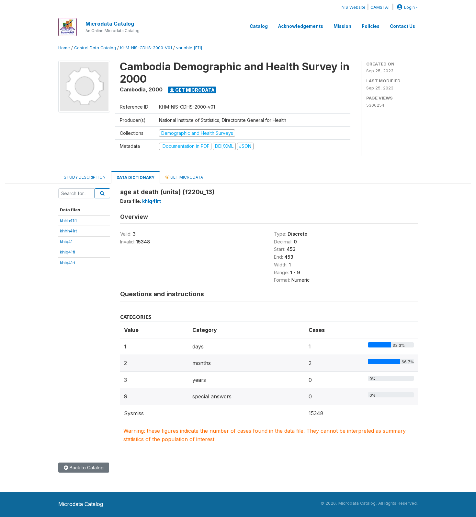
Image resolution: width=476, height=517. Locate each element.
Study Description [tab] (85, 177)
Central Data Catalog (95, 47)
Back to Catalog (86, 467)
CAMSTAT (380, 7)
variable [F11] (189, 47)
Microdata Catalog (109, 23)
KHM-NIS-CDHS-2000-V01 (146, 47)
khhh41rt (68, 230)
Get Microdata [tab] (186, 177)
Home (64, 47)
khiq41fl (67, 251)
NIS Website (354, 7)
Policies (371, 26)
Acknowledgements (300, 26)
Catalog (259, 26)
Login (409, 7)
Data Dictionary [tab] (135, 177)
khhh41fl (68, 220)
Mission (342, 26)
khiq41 (66, 241)
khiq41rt (67, 262)
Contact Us (402, 26)
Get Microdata (194, 90)
